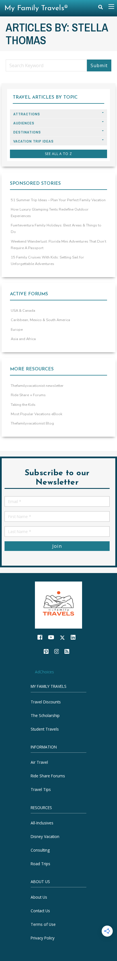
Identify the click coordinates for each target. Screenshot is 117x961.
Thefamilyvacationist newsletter (37, 385)
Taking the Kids (23, 404)
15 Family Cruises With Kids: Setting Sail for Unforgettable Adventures (47, 260)
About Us (39, 897)
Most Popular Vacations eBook (36, 414)
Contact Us (40, 910)
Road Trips (40, 863)
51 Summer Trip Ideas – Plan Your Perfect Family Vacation (58, 200)
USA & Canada (23, 310)
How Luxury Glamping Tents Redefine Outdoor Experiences (50, 212)
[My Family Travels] (58, 604)
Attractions (26, 114)
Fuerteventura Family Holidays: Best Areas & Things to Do (56, 228)
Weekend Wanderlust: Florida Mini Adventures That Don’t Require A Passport (58, 245)
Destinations (27, 132)
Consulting (40, 850)
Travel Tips (41, 789)
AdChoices (44, 671)
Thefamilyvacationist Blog (32, 423)
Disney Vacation (45, 836)
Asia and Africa (23, 338)
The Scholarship (45, 715)
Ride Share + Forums (28, 395)
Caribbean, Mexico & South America (40, 320)
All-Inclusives (42, 823)
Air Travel (39, 762)
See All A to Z (58, 153)
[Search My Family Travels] (100, 8)
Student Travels (45, 729)
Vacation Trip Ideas (33, 141)
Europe (17, 329)
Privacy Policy (43, 938)
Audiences (23, 123)
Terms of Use (43, 924)
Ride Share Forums (48, 776)
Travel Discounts (46, 702)
